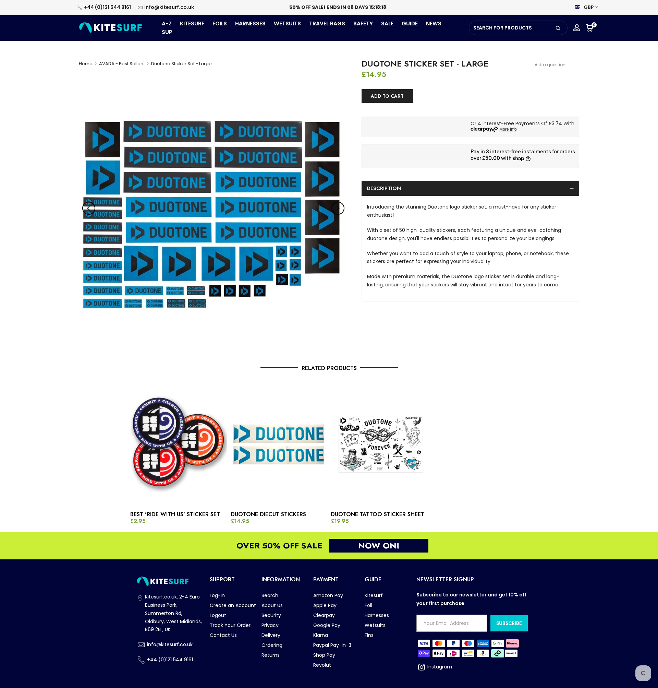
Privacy (270, 625)
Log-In (217, 595)
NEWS (433, 23)
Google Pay (326, 625)
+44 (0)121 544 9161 (107, 7)
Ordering (271, 645)
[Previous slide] (88, 208)
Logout (218, 615)
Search (269, 595)
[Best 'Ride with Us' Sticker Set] (178, 443)
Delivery (270, 635)
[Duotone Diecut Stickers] (279, 443)
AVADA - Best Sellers (122, 63)
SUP (167, 32)
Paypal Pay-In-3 (332, 645)
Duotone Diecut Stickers (268, 514)
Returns (270, 655)
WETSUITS (287, 23)
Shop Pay (324, 655)
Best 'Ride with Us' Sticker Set (175, 514)
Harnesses (377, 615)
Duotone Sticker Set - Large (181, 63)
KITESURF (192, 23)
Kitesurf (374, 595)
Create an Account (233, 605)
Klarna (320, 635)
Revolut (322, 665)
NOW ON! (379, 545)
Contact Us (223, 635)
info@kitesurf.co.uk (169, 7)
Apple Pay (325, 605)
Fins (369, 635)
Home (86, 63)
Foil (368, 605)
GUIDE (410, 23)
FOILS (219, 23)
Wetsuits (375, 625)
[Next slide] (337, 208)
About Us (272, 605)
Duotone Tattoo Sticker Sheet (377, 514)
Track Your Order (230, 625)
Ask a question (550, 65)
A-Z (167, 23)
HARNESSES (250, 23)
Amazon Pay (328, 595)
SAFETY (363, 23)
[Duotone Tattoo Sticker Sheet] (379, 443)
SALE (387, 23)
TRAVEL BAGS (327, 23)
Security (271, 615)
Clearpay (324, 615)
